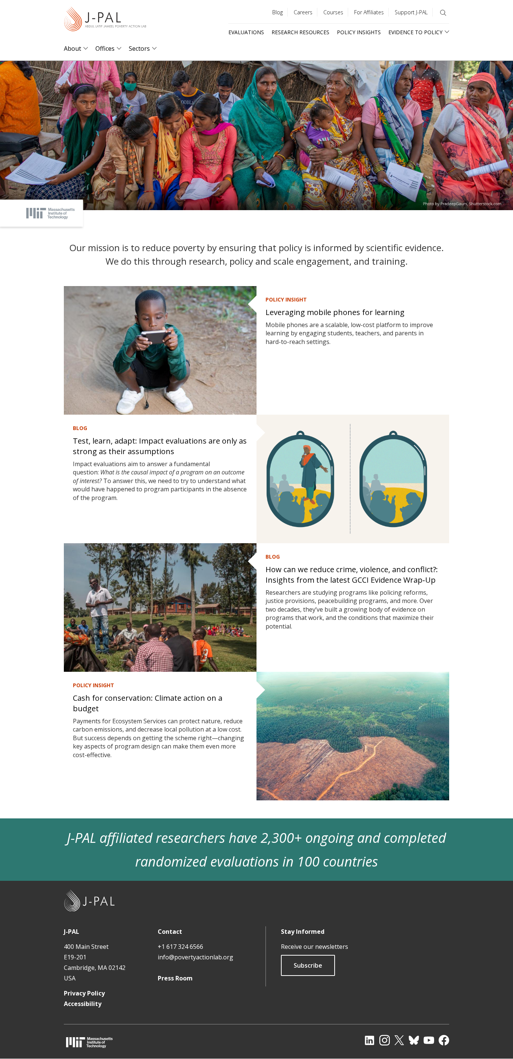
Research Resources (300, 32)
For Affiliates (369, 12)
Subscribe (308, 965)
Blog (277, 12)
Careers (303, 12)
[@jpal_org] (384, 1040)
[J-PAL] (105, 20)
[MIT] (89, 1042)
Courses (333, 12)
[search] (443, 12)
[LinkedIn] (369, 1040)
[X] (399, 1040)
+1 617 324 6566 (180, 946)
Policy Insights (359, 32)
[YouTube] (429, 1040)
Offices (105, 48)
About (72, 48)
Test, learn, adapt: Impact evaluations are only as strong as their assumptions (160, 446)
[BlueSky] (414, 1040)
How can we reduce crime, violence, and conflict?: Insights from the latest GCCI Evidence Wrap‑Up (352, 574)
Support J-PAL (411, 12)
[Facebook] (444, 1040)
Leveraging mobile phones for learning (335, 312)
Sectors (139, 48)
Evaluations (246, 32)
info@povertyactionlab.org (195, 957)
